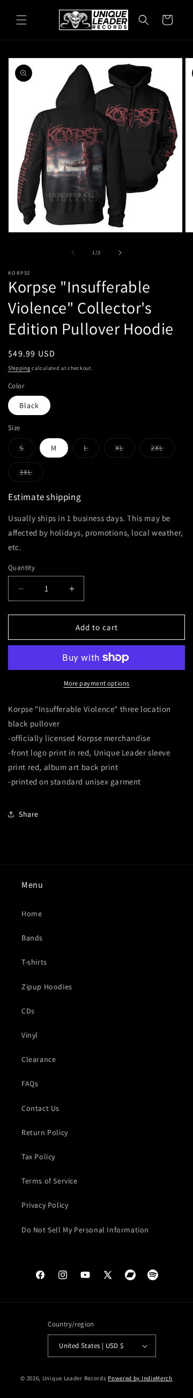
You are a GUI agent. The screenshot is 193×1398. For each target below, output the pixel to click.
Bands (32, 938)
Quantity (21, 567)
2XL (163, 450)
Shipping (19, 368)
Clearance (38, 1059)
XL (125, 450)
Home (31, 913)
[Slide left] (73, 253)
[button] (21, 20)
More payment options (97, 683)
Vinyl (29, 1035)
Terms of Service (49, 1181)
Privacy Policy (44, 1205)
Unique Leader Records (74, 1378)
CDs (28, 1011)
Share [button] (29, 814)
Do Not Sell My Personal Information (85, 1230)
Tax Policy (38, 1156)
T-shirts (34, 962)
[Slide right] (120, 253)
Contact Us (40, 1108)
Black (29, 405)
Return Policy (44, 1132)
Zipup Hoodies (46, 987)
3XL (31, 474)
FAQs (29, 1083)
